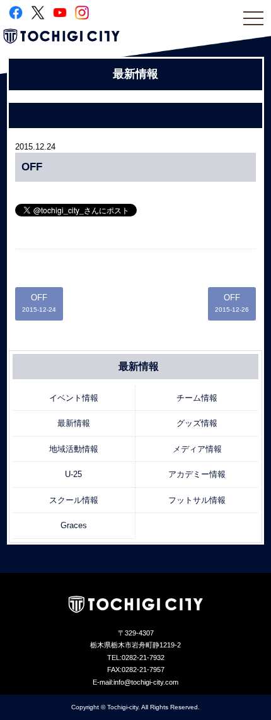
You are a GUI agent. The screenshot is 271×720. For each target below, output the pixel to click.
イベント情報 (73, 398)
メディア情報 (197, 449)
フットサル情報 (197, 500)
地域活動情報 (73, 449)
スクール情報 (73, 500)
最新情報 (73, 423)
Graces (74, 525)
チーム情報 (196, 398)
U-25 (73, 474)
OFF (39, 303)
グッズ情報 (196, 423)
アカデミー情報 (197, 474)
